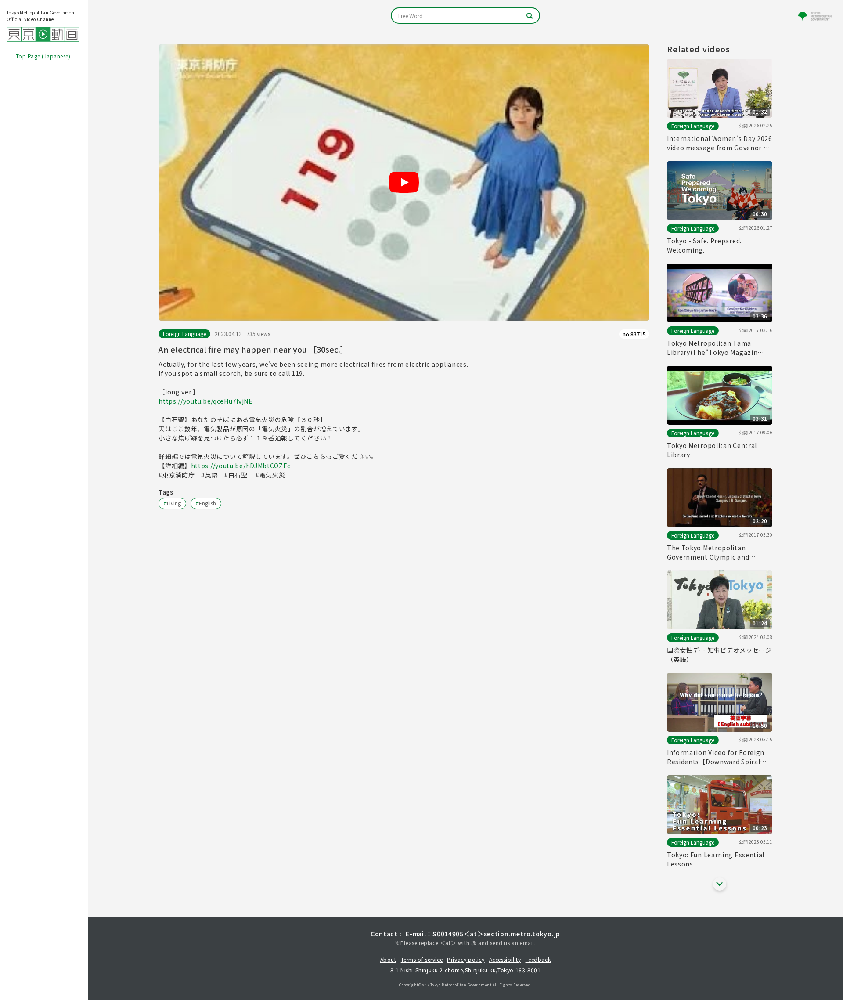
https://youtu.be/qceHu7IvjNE (206, 401)
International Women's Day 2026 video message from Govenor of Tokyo (719, 143)
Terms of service (422, 959)
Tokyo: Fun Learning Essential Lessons (715, 859)
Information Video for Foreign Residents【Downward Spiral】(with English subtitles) (717, 757)
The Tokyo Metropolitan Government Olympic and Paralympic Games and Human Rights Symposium (716, 552)
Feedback (538, 959)
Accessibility (505, 959)
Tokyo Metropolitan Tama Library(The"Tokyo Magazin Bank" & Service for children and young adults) (719, 348)
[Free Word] (465, 15)
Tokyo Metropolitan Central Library (712, 450)
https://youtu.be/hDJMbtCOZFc (241, 465)
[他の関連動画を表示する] (719, 884)
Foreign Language (184, 333)
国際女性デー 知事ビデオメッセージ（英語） (719, 655)
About (388, 959)
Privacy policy (465, 959)
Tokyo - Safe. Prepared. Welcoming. (704, 245)
